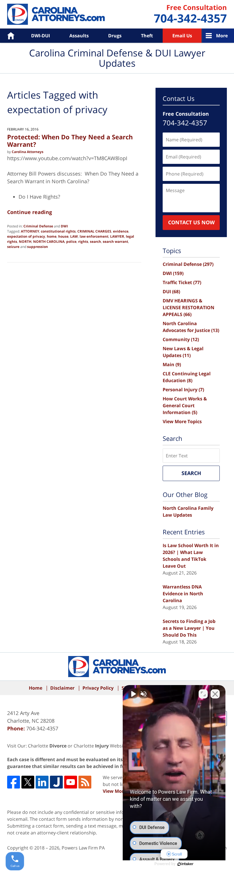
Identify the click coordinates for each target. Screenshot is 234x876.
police (71, 241)
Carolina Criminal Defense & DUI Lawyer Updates (56, 14)
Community (181, 339)
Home (6, 35)
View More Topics (182, 421)
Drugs (115, 35)
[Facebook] (13, 782)
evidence (120, 231)
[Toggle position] (203, 693)
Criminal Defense (38, 226)
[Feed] (84, 782)
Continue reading (29, 212)
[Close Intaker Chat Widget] (215, 693)
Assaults (79, 35)
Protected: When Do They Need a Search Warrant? (70, 140)
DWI (64, 226)
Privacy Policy (98, 688)
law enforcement (94, 236)
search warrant (115, 241)
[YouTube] (70, 782)
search (95, 241)
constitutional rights (58, 231)
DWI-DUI (40, 35)
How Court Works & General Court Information (185, 405)
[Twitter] (27, 782)
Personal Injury (183, 389)
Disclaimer (62, 688)
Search (191, 473)
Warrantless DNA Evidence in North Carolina (183, 594)
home (52, 236)
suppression (37, 246)
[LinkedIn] (42, 782)
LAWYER (117, 236)
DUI (171, 291)
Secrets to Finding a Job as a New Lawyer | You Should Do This (189, 628)
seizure (13, 246)
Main (172, 364)
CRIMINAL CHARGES (94, 231)
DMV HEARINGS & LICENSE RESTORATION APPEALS (188, 307)
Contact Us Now (191, 222)
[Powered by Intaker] (185, 864)
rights (83, 241)
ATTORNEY (30, 231)
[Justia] (56, 782)
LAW (74, 236)
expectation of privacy (26, 236)
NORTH (25, 241)
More (222, 35)
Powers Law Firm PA (83, 848)
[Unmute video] (133, 693)
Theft (147, 35)
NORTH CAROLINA (48, 241)
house (63, 236)
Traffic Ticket (182, 282)
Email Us (182, 35)
